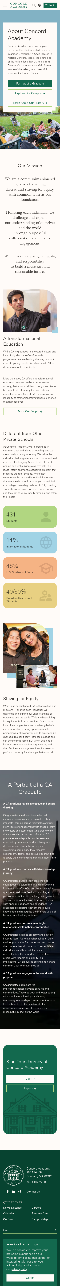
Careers (36, 1207)
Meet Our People (28, 411)
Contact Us (33, 1191)
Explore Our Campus (28, 93)
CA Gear (8, 1219)
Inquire (28, 1088)
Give (6, 1230)
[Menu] (5, 5)
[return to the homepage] (13, 1175)
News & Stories (12, 1207)
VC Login (50, 5)
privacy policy (19, 1269)
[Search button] (34, 5)
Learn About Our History (28, 103)
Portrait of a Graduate (30, 83)
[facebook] (8, 1191)
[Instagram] (19, 1191)
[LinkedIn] (13, 1191)
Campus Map (40, 1219)
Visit (29, 1079)
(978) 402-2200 (37, 1182)
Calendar (8, 1213)
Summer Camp (41, 1213)
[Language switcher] (40, 5)
